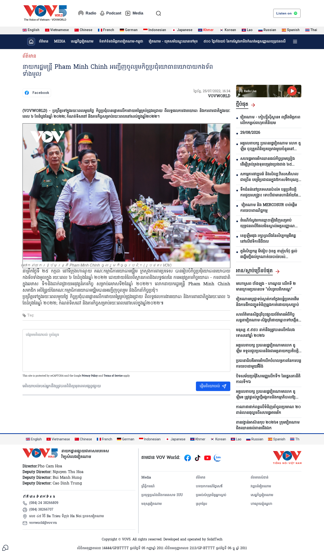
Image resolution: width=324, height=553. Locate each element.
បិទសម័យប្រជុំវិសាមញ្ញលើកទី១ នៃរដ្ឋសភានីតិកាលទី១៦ (268, 379)
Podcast (113, 13)
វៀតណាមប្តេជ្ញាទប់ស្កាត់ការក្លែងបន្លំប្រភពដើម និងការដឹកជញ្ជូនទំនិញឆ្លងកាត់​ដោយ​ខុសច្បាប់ (267, 302)
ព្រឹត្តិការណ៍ (148, 486)
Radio (91, 13)
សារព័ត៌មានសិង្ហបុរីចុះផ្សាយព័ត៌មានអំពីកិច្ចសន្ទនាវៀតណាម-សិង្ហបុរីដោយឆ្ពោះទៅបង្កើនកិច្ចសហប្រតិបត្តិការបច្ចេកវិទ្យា (267, 317)
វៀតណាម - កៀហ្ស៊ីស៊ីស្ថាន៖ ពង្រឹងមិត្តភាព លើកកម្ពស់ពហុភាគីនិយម (270, 120)
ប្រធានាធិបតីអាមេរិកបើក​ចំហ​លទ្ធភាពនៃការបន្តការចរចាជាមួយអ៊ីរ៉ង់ (268, 363)
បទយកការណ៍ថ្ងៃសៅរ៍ (209, 486)
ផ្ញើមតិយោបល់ (210, 386)
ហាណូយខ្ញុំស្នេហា (261, 504)
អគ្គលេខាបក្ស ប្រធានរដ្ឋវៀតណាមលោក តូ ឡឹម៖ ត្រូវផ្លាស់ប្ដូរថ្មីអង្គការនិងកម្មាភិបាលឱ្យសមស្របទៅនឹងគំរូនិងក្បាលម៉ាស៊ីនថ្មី (268, 394)
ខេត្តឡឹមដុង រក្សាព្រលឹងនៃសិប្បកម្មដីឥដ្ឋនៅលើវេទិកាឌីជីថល (268, 238)
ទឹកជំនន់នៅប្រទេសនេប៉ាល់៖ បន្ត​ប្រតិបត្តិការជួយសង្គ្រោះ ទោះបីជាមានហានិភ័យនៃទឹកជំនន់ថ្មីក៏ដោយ (269, 192)
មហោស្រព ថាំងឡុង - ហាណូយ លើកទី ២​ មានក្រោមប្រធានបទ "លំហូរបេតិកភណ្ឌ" (266, 286)
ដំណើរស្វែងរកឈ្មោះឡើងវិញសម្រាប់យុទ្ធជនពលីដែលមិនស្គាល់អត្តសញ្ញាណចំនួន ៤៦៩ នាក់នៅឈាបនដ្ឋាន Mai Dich (267, 223)
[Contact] (5, 548)
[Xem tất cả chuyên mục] (295, 41)
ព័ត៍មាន (29, 56)
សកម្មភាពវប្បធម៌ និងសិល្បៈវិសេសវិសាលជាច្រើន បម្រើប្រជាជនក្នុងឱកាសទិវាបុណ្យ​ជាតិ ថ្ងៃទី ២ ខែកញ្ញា (269, 177)
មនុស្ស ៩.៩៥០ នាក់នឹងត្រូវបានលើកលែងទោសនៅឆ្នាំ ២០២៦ (265, 333)
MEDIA (59, 41)
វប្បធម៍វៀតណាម (261, 486)
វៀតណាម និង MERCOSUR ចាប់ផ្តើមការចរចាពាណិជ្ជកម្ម (268, 208)
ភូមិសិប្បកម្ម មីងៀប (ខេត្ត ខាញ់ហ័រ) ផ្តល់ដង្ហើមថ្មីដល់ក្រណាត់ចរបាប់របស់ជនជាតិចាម (268, 254)
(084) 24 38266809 (43, 503)
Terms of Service (113, 376)
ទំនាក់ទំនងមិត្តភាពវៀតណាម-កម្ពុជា (121, 41)
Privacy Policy (90, 376)
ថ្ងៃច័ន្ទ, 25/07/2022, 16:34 (212, 91)
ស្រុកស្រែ (201, 504)
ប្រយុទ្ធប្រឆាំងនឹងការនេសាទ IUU (162, 495)
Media (138, 13)
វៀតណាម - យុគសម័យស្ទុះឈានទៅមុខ (173, 41)
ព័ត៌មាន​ (43, 41)
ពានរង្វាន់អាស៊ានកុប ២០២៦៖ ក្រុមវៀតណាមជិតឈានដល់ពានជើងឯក (268, 425)
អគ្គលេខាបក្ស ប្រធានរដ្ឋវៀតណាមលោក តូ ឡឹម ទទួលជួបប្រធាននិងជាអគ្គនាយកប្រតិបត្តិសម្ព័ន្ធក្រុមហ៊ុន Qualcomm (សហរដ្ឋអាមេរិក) (267, 348)
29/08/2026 (250, 133)
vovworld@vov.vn (43, 523)
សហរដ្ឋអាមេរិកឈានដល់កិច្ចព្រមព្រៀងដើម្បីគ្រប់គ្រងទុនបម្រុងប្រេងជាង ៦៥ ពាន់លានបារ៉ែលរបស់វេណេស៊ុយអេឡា (267, 161)
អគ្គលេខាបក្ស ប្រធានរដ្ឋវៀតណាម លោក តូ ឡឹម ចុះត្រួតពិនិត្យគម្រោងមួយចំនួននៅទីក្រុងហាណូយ (270, 146)
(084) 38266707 (41, 509)
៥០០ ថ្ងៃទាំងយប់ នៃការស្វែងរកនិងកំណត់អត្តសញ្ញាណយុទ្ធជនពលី (245, 41)
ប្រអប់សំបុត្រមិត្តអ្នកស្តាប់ (211, 495)
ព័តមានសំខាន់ (259, 477)
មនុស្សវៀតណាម (151, 504)
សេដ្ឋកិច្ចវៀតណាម (82, 41)
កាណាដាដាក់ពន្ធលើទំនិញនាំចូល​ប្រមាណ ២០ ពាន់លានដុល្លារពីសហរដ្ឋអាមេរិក (268, 410)
